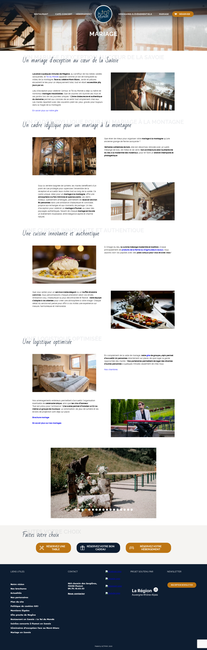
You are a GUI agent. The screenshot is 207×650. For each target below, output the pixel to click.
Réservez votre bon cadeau (100, 548)
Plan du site (17, 601)
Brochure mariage (40, 417)
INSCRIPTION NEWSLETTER (182, 585)
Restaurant (41, 14)
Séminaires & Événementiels (135, 14)
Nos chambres (111, 369)
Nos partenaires (19, 597)
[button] (75, 510)
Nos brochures (18, 588)
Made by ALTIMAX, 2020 (103, 646)
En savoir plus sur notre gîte (45, 110)
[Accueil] (103, 14)
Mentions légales (20, 610)
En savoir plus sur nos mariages (46, 423)
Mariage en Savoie (21, 632)
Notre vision (17, 584)
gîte (148, 355)
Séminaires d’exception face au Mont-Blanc (35, 628)
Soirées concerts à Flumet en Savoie (31, 623)
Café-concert (63, 14)
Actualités (16, 593)
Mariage (164, 14)
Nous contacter (76, 593)
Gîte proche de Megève (23, 614)
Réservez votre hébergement (151, 548)
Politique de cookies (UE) (24, 606)
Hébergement (84, 14)
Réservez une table (55, 548)
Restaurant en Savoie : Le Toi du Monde (32, 619)
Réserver (184, 14)
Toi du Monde (52, 77)
